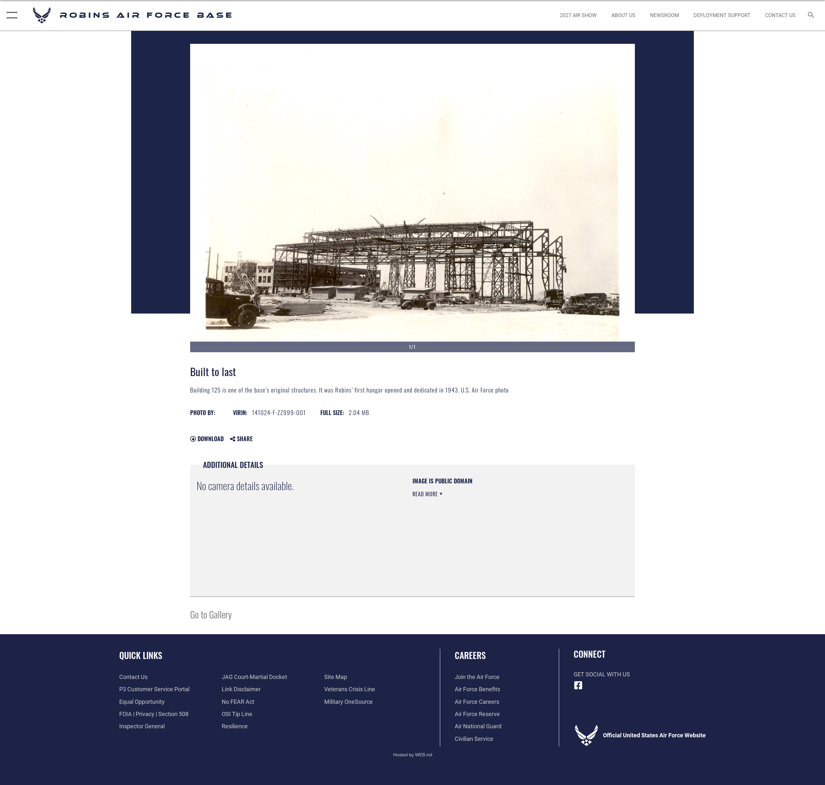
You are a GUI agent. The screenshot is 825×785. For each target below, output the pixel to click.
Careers (470, 655)
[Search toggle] (811, 15)
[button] (10, 15)
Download (210, 438)
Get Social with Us (602, 674)
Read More (426, 494)
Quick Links (140, 655)
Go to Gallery (211, 614)
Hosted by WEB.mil (412, 754)
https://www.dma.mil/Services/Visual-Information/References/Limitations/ (488, 534)
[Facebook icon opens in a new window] (578, 685)
